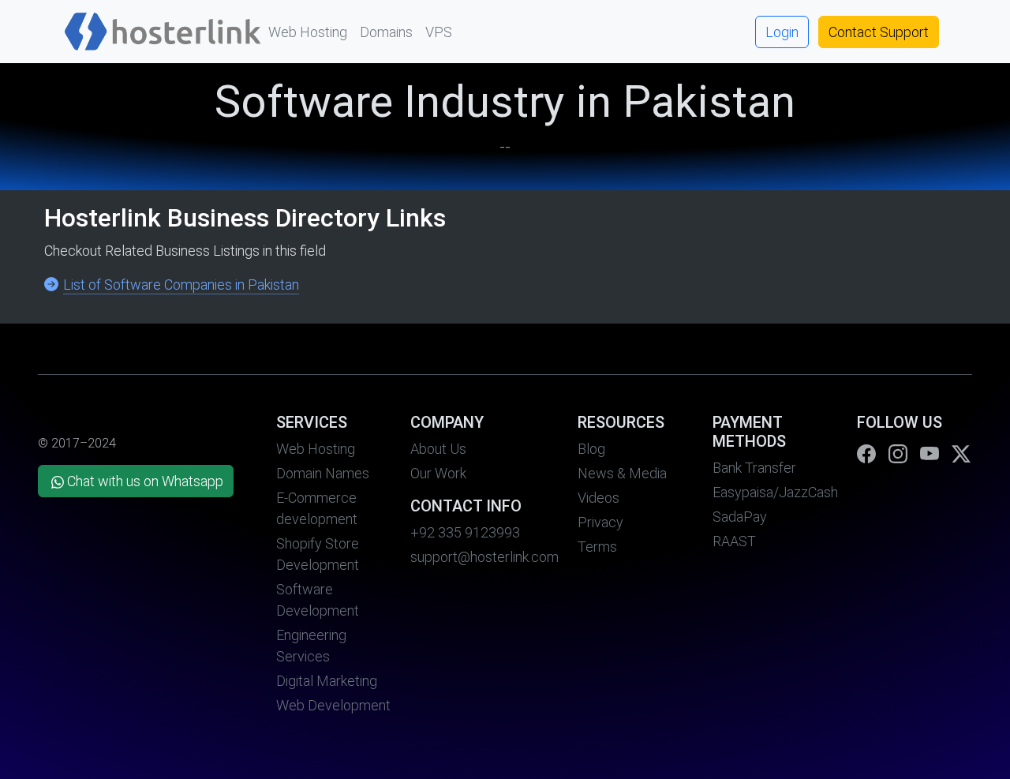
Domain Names (322, 473)
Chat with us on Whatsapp (145, 481)
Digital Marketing (326, 680)
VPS (438, 32)
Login (782, 32)
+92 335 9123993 (465, 532)
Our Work (438, 473)
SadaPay (740, 516)
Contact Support (879, 32)
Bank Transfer (754, 467)
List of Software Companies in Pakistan (181, 284)
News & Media (622, 473)
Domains (386, 32)
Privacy (600, 522)
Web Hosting (307, 32)
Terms (597, 546)
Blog (591, 448)
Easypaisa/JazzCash (775, 492)
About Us (438, 448)
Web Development (333, 705)
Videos (598, 497)
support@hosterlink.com (484, 557)
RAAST (734, 541)
